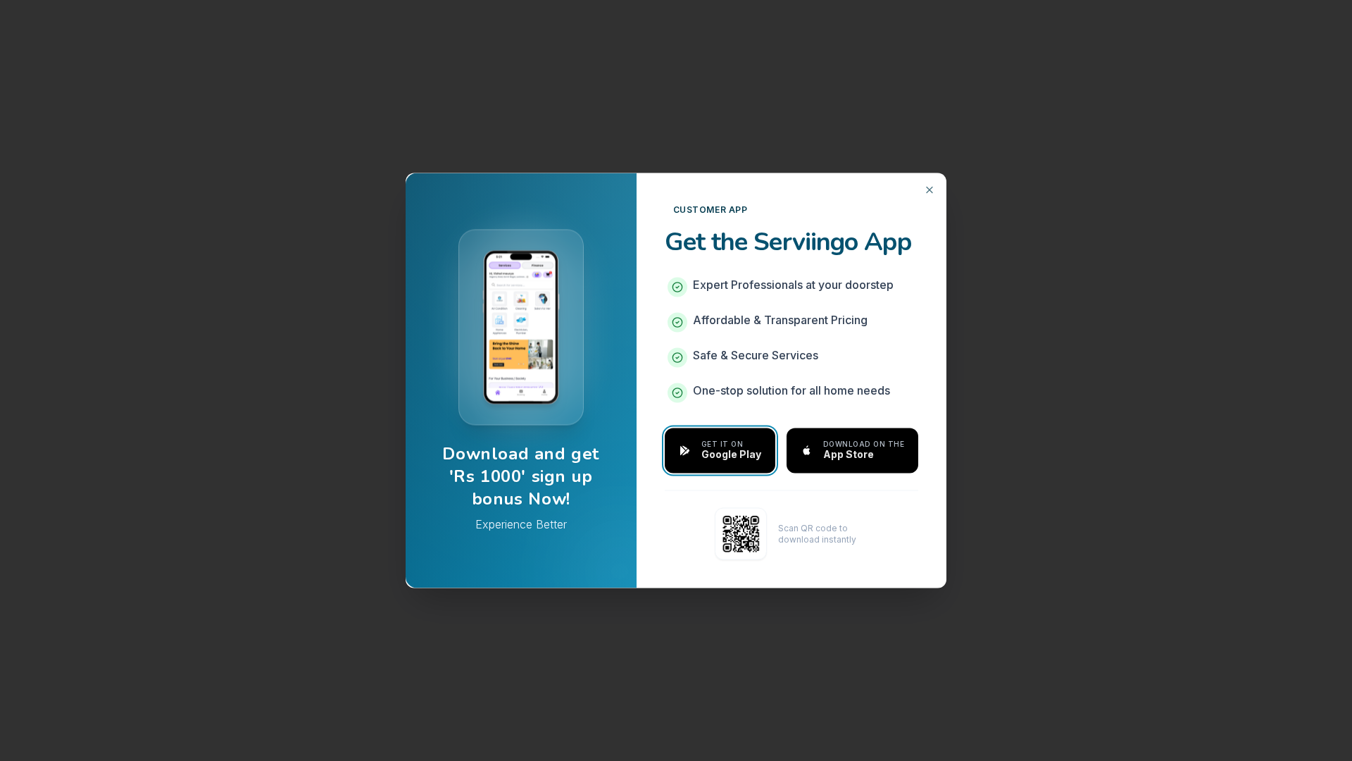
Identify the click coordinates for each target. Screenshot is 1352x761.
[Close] (929, 190)
